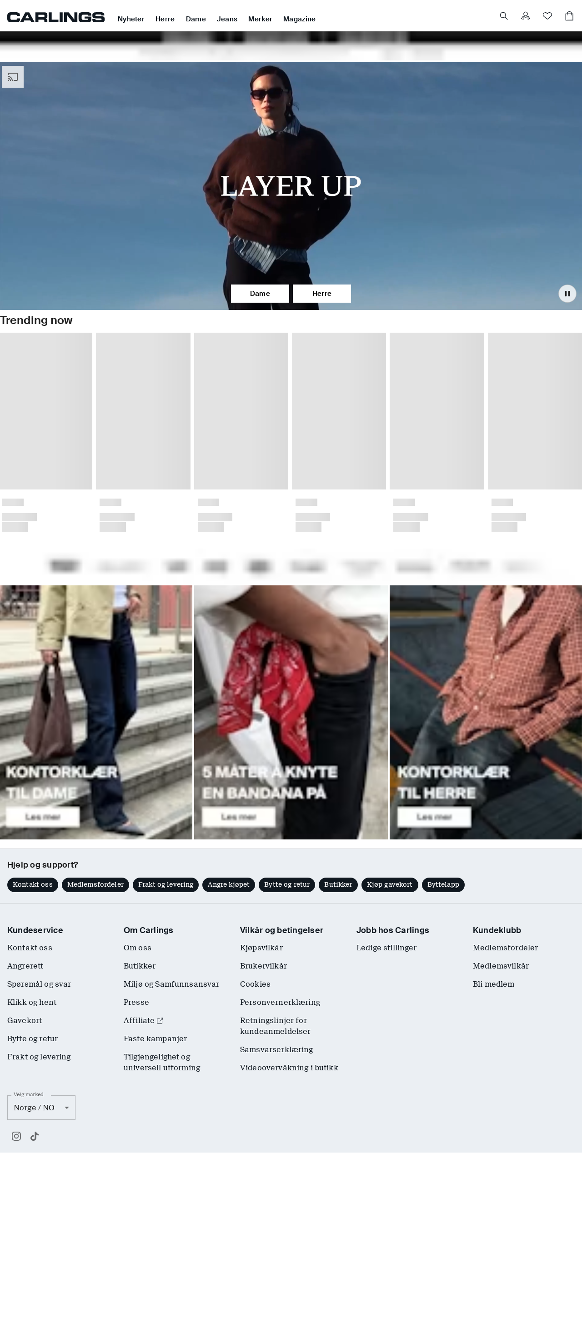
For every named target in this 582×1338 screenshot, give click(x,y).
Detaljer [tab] (290, 589)
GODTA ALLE (419, 736)
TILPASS (286, 736)
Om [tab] (425, 589)
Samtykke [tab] (157, 589)
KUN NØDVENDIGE (162, 736)
